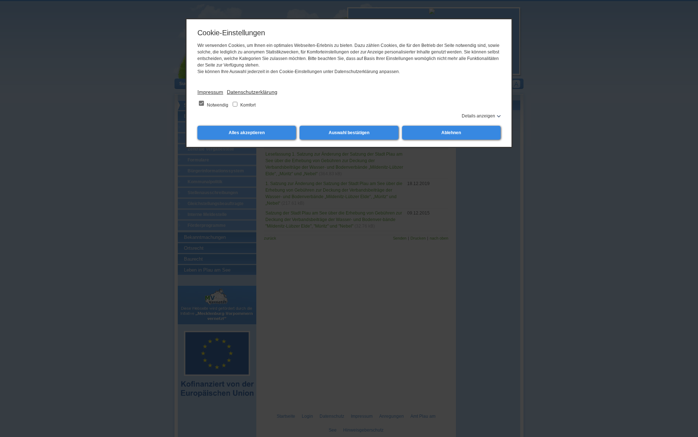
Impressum (210, 92)
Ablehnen (451, 132)
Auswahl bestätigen (349, 132)
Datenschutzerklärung (252, 92)
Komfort (247, 105)
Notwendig (217, 105)
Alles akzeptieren (247, 132)
